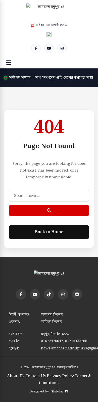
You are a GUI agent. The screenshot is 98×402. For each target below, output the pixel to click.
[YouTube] (49, 48)
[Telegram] (77, 294)
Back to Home (49, 232)
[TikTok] (49, 294)
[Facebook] (36, 48)
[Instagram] (62, 48)
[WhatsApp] (63, 294)
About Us (15, 376)
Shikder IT (60, 391)
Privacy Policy (60, 376)
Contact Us (35, 376)
